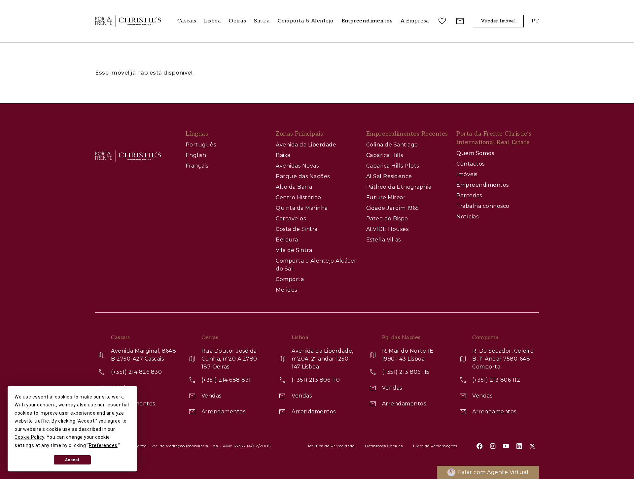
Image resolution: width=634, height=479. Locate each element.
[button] (415, 21)
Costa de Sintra (297, 229)
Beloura (287, 240)
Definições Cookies (384, 445)
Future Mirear (386, 197)
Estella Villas (383, 240)
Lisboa (212, 21)
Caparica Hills (384, 155)
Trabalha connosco (483, 206)
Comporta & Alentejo (306, 21)
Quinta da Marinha (302, 208)
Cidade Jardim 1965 (392, 208)
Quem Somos (475, 153)
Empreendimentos (482, 185)
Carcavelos (291, 218)
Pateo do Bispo (387, 218)
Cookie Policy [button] (29, 437)
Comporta (290, 279)
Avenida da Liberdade (306, 145)
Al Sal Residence (389, 176)
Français (197, 166)
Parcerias (469, 195)
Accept (72, 460)
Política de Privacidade (331, 445)
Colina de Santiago (392, 145)
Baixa (283, 155)
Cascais (186, 21)
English (196, 155)
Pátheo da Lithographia (399, 187)
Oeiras (237, 21)
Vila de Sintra (294, 250)
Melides (286, 290)
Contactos (470, 164)
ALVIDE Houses (387, 229)
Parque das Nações (303, 176)
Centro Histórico (298, 197)
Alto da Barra (294, 187)
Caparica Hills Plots (392, 166)
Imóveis (466, 174)
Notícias (467, 216)
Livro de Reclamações (435, 445)
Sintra (262, 21)
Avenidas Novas (297, 166)
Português (201, 145)
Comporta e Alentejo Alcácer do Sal (316, 265)
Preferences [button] (103, 445)
